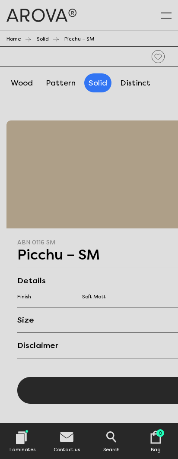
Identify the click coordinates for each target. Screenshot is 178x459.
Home (13, 39)
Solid (43, 39)
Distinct (135, 83)
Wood (22, 83)
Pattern (61, 83)
